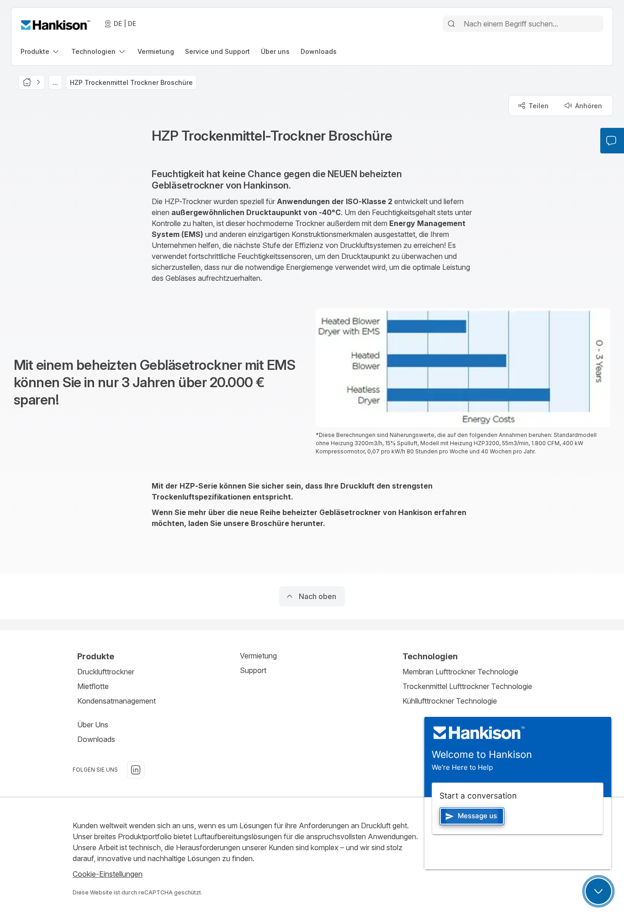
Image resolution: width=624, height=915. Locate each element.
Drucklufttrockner (105, 671)
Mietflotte (93, 686)
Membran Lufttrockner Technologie (460, 671)
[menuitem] (40, 51)
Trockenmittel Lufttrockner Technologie (467, 686)
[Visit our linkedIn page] (135, 769)
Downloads (96, 739)
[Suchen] (451, 24)
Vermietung (258, 655)
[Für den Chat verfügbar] (598, 891)
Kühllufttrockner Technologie (449, 700)
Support (253, 670)
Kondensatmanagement (116, 700)
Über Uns (92, 724)
